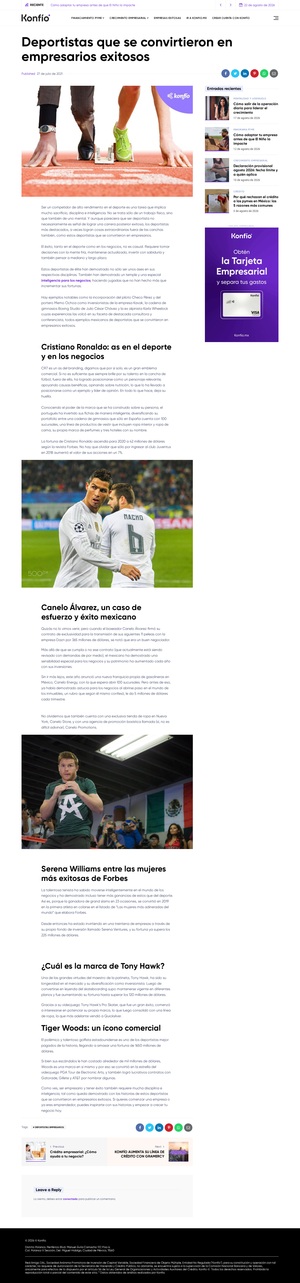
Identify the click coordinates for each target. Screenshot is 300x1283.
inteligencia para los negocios (65, 280)
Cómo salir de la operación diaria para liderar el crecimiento (255, 108)
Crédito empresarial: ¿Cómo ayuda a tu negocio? (73, 1154)
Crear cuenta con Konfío (231, 18)
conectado (70, 1199)
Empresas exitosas (167, 18)
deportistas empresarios (49, 1127)
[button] (221, 5)
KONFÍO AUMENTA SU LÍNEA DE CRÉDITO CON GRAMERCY (139, 1154)
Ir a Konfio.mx (196, 18)
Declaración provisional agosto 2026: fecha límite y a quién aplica (97, 5)
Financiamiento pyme (86, 18)
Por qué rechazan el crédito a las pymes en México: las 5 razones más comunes (255, 201)
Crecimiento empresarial (128, 18)
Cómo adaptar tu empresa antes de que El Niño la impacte (255, 139)
